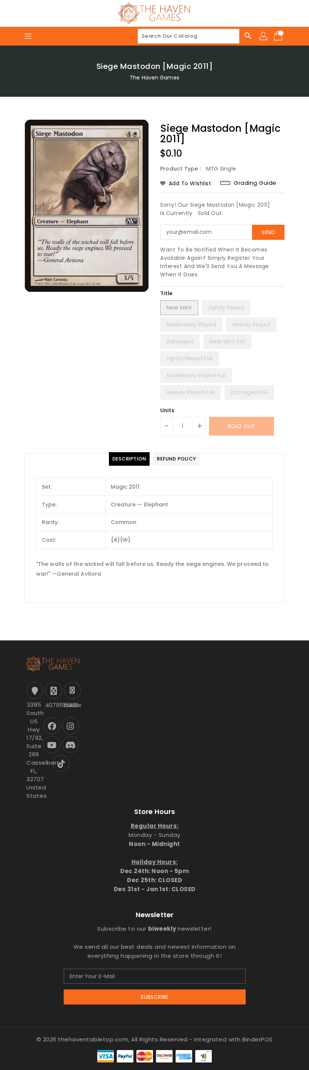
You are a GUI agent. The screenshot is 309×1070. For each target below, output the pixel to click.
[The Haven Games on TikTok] (61, 763)
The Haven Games (154, 77)
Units (167, 410)
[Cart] (278, 36)
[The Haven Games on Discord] (70, 744)
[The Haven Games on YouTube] (51, 744)
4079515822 (52, 705)
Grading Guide (255, 183)
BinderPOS (257, 1039)
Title (166, 293)
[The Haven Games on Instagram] (70, 725)
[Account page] (263, 36)
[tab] (129, 459)
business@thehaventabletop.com (71, 705)
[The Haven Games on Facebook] (51, 725)
